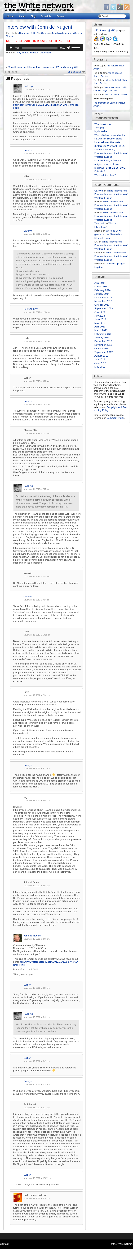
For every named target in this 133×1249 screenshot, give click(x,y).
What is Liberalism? (105, 175)
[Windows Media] (102, 40)
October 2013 (101, 304)
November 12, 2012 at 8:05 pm (37, 939)
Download (45, 52)
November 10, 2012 (28, 33)
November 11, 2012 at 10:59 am (37, 404)
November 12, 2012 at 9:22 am (37, 768)
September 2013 (103, 308)
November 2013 (103, 301)
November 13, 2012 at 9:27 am (37, 1108)
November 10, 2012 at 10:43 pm (37, 179)
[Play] (10, 47)
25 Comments (74, 72)
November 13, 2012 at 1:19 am (37, 1084)
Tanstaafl (99, 223)
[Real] (109, 40)
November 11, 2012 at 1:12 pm (36, 433)
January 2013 (101, 337)
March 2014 (101, 286)
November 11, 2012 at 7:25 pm (36, 489)
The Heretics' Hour (115, 66)
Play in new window (27, 52)
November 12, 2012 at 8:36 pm (37, 988)
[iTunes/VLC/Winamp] (96, 40)
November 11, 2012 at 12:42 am (37, 341)
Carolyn (45, 33)
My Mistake (100, 131)
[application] (44, 47)
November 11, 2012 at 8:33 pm (36, 577)
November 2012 (103, 344)
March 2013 (101, 330)
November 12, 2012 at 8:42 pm (37, 1017)
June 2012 (100, 363)
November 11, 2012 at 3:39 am (36, 381)
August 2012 (101, 355)
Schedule (46, 16)
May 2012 (99, 366)
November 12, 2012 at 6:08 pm (37, 886)
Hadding (28, 86)
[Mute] (68, 47)
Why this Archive (103, 124)
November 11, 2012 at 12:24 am (37, 312)
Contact (4, 1243)
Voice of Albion (112, 94)
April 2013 (99, 326)
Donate (60, 16)
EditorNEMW (31, 309)
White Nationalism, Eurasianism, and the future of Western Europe (110, 153)
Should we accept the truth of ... (25, 67)
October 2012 (101, 348)
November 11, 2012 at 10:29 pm (37, 635)
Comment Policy (115, 417)
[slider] (76, 47)
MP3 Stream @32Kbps (106, 30)
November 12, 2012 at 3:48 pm (37, 800)
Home (10, 16)
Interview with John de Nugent (39, 27)
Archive (97, 69)
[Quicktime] (115, 40)
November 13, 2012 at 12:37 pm (37, 1178)
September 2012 (103, 352)
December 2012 (103, 341)
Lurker (27, 984)
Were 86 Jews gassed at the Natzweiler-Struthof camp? (108, 234)
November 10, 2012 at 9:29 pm (37, 153)
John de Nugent (32, 935)
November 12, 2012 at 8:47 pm (37, 1061)
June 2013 (100, 319)
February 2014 (102, 290)
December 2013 (103, 297)
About (22, 16)
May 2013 (99, 323)
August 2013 (101, 312)
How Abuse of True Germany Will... (61, 67)
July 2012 (99, 359)
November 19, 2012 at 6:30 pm (37, 1198)
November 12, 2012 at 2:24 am (37, 695)
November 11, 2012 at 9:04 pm (36, 600)
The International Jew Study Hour (109, 103)
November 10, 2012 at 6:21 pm (37, 89)
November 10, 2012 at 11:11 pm (37, 234)
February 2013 (102, 334)
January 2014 (101, 293)
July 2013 (99, 315)
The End (99, 127)
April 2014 (99, 283)
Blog (33, 16)
